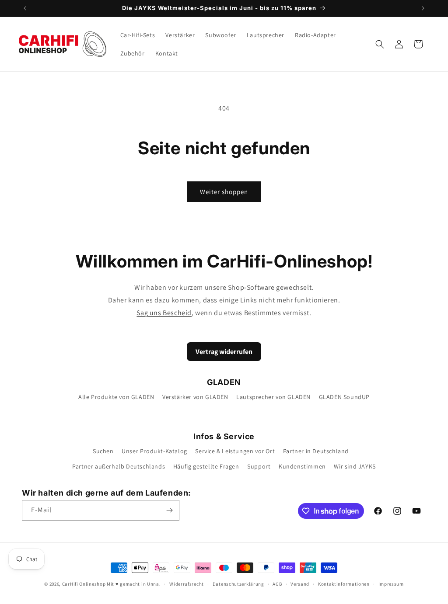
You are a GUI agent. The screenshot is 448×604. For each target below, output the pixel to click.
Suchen (103, 451)
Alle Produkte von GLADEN (116, 397)
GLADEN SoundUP (344, 397)
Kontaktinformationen (344, 584)
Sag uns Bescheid (164, 312)
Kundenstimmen (302, 466)
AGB (277, 584)
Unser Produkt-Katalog (154, 451)
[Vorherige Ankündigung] (25, 8)
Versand (299, 584)
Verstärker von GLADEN (195, 397)
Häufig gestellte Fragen (206, 466)
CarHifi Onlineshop (84, 584)
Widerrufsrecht (186, 584)
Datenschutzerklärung (238, 584)
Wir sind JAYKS (354, 466)
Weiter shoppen (224, 191)
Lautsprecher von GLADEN (273, 397)
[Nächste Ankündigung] (423, 8)
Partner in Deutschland (316, 451)
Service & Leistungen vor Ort (235, 451)
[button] (379, 44)
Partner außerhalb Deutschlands (118, 466)
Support (258, 466)
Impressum (391, 584)
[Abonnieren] (169, 510)
